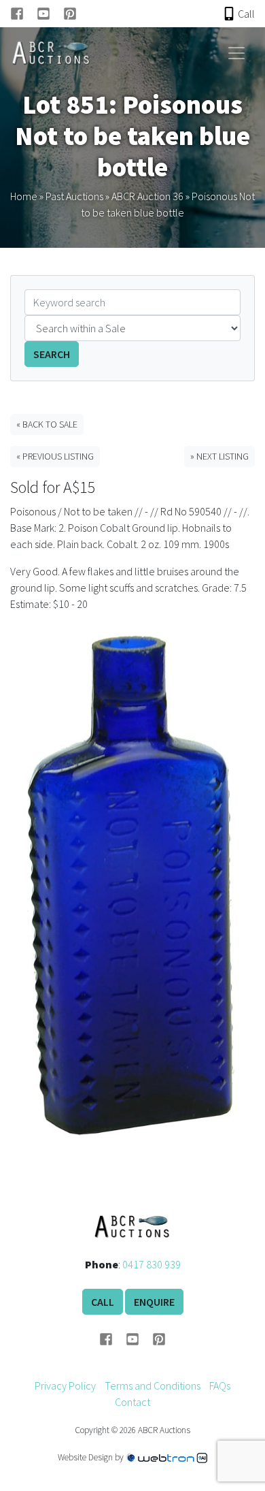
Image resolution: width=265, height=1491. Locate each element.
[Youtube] (50, 13)
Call (102, 1302)
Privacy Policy (65, 1385)
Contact (132, 1402)
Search (51, 354)
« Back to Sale (46, 424)
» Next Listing (219, 456)
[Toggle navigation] (236, 53)
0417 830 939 (151, 1264)
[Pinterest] (70, 13)
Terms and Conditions (152, 1385)
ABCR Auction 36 (147, 196)
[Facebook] (23, 13)
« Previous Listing (55, 456)
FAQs (219, 1385)
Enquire (154, 1302)
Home (23, 196)
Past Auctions (74, 196)
